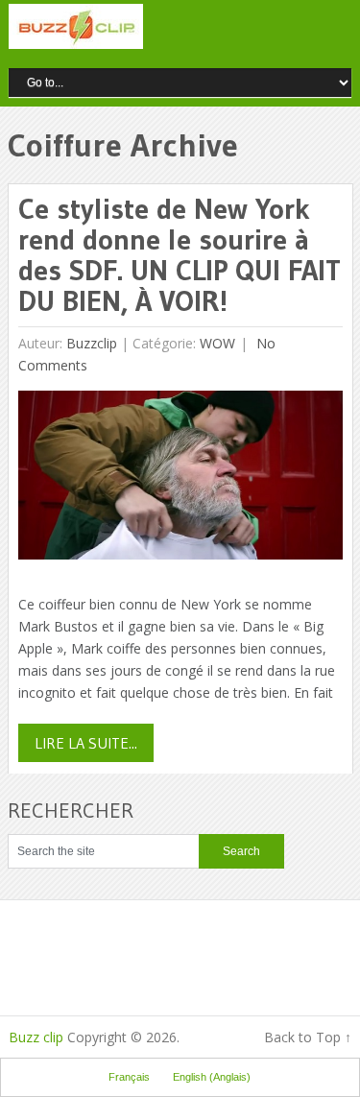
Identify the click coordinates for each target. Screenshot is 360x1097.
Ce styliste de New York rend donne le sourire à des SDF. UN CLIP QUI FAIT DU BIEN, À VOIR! (179, 255)
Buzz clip (36, 1037)
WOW (217, 343)
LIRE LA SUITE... (86, 742)
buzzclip (91, 343)
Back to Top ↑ (307, 1037)
